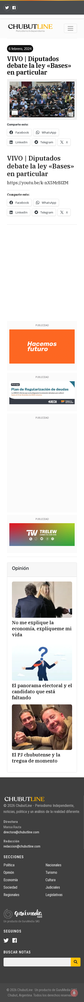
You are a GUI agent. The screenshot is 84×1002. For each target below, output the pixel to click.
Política (9, 865)
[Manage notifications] (74, 993)
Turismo (51, 872)
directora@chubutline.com (21, 832)
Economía (11, 880)
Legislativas (54, 895)
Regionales (11, 895)
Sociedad (10, 887)
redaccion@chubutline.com (22, 846)
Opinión (9, 872)
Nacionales (53, 865)
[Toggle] (70, 28)
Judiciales (53, 887)
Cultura (51, 880)
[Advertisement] (42, 271)
